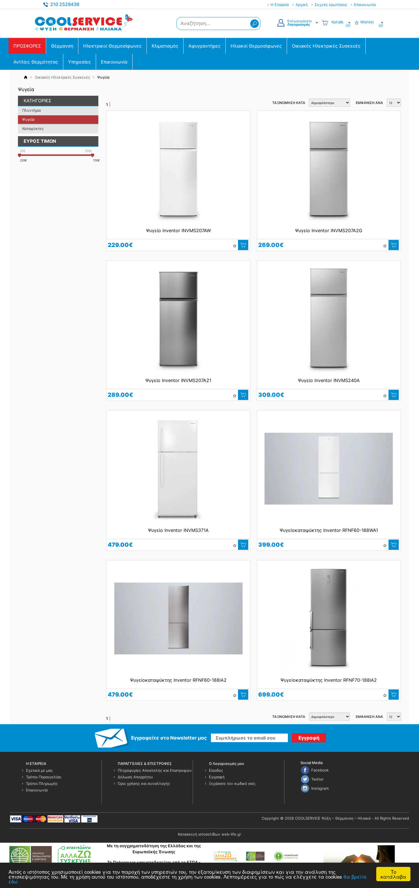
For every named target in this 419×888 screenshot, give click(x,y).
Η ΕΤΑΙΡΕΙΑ (36, 763)
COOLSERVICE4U (85, 22)
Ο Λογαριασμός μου (226, 763)
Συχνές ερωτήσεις (331, 4)
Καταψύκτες (33, 128)
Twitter (317, 779)
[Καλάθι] (243, 245)
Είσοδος (216, 770)
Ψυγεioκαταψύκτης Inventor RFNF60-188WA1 (329, 530)
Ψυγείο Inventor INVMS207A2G (328, 230)
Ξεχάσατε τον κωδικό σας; (232, 783)
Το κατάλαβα (393, 874)
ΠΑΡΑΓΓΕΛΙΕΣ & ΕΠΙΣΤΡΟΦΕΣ (145, 763)
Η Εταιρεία (279, 4)
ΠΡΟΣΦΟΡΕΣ (27, 46)
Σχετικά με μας (39, 770)
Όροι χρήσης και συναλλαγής (144, 783)
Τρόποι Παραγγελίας (43, 777)
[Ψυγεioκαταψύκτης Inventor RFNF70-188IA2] (328, 618)
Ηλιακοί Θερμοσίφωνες (256, 46)
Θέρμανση (62, 46)
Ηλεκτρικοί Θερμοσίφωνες (112, 46)
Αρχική (302, 4)
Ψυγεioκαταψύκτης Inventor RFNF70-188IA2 (328, 680)
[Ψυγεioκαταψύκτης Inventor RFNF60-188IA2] (178, 618)
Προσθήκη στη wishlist (234, 245)
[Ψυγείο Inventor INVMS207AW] (178, 169)
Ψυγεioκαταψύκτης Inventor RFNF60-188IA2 (178, 680)
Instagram (320, 788)
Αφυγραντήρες (204, 46)
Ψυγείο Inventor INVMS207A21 (178, 380)
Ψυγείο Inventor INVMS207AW (178, 230)
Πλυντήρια (31, 110)
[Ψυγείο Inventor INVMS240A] (328, 319)
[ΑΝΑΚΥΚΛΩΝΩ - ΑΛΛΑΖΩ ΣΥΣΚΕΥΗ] (51, 856)
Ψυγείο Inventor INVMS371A (178, 530)
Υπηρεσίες (79, 62)
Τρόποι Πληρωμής (42, 783)
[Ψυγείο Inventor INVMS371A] (178, 469)
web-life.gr (231, 834)
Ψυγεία (28, 119)
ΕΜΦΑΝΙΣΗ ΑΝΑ (369, 103)
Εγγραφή (217, 777)
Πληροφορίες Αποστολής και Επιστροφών (155, 770)
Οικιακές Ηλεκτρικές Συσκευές (326, 46)
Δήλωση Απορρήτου (135, 777)
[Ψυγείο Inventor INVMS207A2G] (328, 169)
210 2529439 (64, 4)
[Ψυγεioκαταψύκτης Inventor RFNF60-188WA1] (328, 469)
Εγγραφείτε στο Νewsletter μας (169, 738)
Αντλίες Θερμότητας (35, 62)
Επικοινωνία (365, 4)
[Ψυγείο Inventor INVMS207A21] (178, 319)
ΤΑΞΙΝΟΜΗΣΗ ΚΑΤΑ (288, 103)
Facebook (320, 770)
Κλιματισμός (165, 46)
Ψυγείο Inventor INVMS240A (329, 380)
